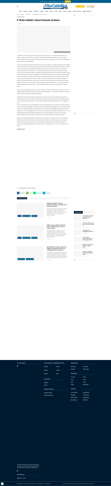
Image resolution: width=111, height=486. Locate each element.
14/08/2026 (49, 217)
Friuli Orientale (74, 397)
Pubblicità (46, 382)
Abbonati (68, 1)
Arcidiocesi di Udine (48, 392)
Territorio (73, 377)
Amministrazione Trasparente (89, 483)
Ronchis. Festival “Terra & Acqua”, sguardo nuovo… (88, 246)
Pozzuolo (33, 188)
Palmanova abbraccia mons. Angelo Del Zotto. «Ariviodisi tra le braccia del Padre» (57, 204)
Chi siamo (46, 366)
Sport (72, 382)
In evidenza (34, 215)
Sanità (84, 379)
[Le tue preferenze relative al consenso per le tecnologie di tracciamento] (2, 484)
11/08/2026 (49, 239)
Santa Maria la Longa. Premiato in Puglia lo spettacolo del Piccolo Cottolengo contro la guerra (56, 248)
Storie (72, 379)
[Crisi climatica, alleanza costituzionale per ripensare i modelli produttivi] (78, 218)
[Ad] (43, 158)
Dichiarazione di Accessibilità (68, 483)
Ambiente (73, 369)
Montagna (73, 394)
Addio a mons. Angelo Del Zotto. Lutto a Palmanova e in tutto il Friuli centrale (56, 226)
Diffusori (58, 366)
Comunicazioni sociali (48, 395)
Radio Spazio (86, 384)
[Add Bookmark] (69, 23)
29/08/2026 (85, 220)
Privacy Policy (76, 483)
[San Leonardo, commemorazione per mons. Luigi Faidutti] (78, 239)
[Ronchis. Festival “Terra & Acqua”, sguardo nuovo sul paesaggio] (78, 246)
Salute (84, 382)
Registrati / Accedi (21, 478)
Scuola (84, 377)
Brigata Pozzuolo (23, 188)
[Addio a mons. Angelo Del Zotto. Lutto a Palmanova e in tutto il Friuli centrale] (30, 232)
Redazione (46, 370)
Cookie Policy (81, 483)
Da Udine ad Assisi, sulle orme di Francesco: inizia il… (88, 224)
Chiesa (19, 215)
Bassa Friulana (74, 399)
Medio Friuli (85, 399)
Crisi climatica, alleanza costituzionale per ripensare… (88, 217)
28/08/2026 (85, 227)
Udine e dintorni (74, 392)
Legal (57, 373)
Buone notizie (21, 259)
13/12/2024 (19, 23)
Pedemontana (86, 397)
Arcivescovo (85, 366)
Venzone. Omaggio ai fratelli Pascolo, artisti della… (88, 253)
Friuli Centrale (26, 215)
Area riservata (80, 6)
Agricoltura (73, 366)
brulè (29, 188)
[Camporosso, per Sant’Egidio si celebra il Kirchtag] (78, 232)
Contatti (58, 370)
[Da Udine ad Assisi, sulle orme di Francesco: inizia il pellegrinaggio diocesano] (78, 225)
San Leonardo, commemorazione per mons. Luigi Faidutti (88, 238)
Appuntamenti (86, 392)
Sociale (72, 384)
